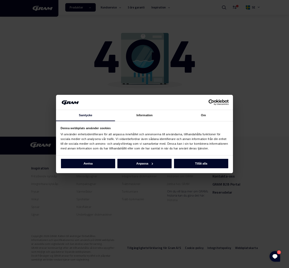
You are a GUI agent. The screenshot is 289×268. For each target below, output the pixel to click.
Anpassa (142, 163)
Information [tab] (144, 115)
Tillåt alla (201, 163)
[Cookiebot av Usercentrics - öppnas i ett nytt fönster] (211, 102)
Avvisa (88, 163)
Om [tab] (203, 115)
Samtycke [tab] (85, 115)
